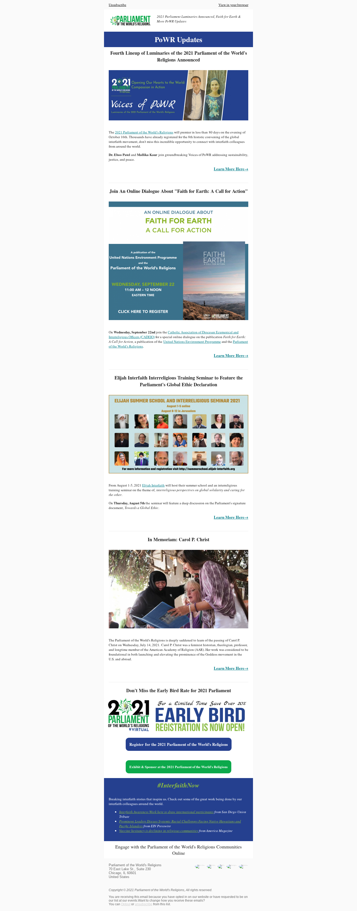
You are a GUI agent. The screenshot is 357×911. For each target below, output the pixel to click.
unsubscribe (143, 904)
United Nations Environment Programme (192, 341)
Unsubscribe (117, 4)
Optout (125, 904)
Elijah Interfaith (153, 485)
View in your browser (233, 4)
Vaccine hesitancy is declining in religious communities (158, 830)
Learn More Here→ (231, 169)
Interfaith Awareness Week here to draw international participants (166, 811)
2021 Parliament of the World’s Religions (144, 132)
